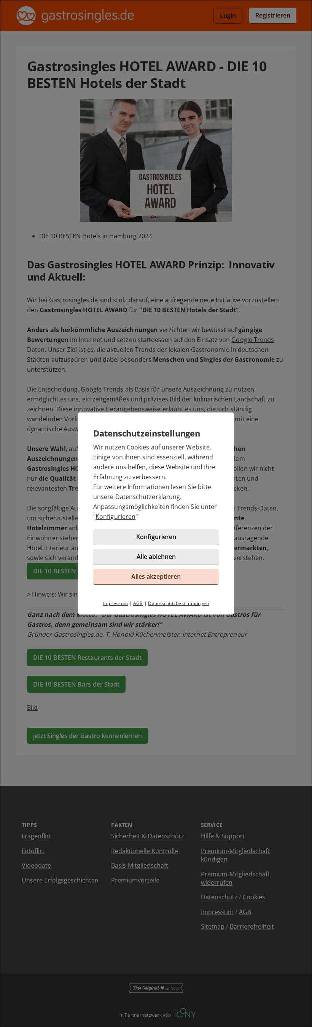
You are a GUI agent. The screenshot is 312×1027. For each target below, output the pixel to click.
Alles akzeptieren (156, 576)
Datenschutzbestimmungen (178, 603)
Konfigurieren (115, 516)
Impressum (115, 603)
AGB (138, 603)
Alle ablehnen (156, 556)
